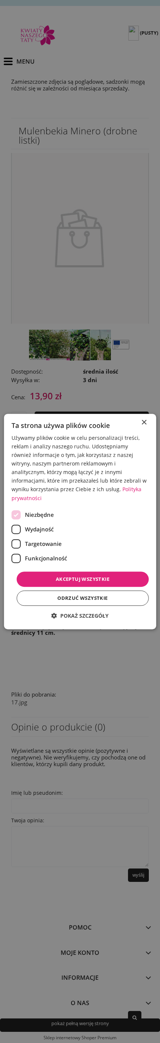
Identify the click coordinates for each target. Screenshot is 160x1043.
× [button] (144, 422)
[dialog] (80, 522)
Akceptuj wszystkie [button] (82, 579)
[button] (80, 615)
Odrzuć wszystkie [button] (82, 598)
